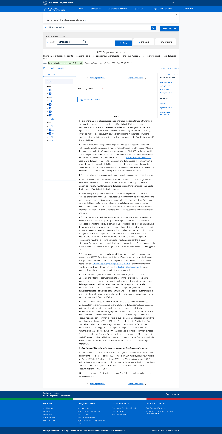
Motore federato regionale (86, 417)
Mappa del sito (77, 430)
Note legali (66, 430)
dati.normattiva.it (118, 430)
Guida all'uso (47, 414)
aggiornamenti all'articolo (90, 99)
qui (86, 20)
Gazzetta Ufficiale (83, 414)
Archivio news (48, 408)
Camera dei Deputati (118, 411)
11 (52, 122)
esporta (163, 103)
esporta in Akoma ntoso (166, 108)
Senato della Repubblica (120, 414)
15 (52, 136)
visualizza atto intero (170, 68)
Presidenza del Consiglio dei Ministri (124, 408)
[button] (84, 41)
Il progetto (46, 411)
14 (52, 133)
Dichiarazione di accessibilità (99, 430)
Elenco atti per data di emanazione (88, 411)
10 (52, 118)
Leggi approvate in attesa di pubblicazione (91, 420)
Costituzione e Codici (84, 408)
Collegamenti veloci (49, 417)
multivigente (166, 41)
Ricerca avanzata (169, 28)
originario (145, 41)
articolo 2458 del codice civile (138, 157)
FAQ (85, 430)
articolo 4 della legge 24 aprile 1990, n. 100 (111, 263)
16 (52, 140)
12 (52, 125)
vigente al (53, 41)
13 (52, 129)
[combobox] (99, 27)
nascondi (51, 74)
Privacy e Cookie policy (52, 430)
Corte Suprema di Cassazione (156, 408)
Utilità (79, 423)
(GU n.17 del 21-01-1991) (54, 68)
